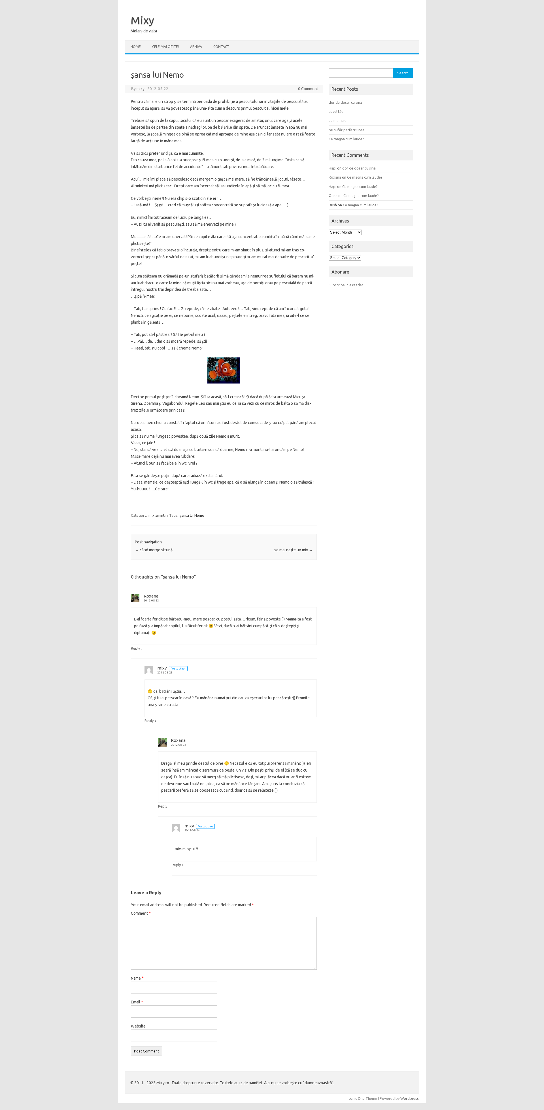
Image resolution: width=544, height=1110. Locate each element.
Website (138, 1026)
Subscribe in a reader (346, 285)
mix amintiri (158, 515)
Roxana (151, 596)
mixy (140, 88)
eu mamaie (338, 120)
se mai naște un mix (293, 550)
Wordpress (409, 1098)
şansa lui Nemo (192, 515)
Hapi (332, 168)
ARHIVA (196, 46)
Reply (135, 648)
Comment (141, 913)
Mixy (142, 20)
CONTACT (221, 46)
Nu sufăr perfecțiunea (346, 130)
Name (137, 978)
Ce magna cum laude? (346, 139)
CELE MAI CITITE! (165, 46)
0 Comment (308, 88)
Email (137, 1002)
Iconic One (356, 1098)
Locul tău (336, 111)
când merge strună (154, 550)
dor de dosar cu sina (345, 102)
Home (136, 46)
